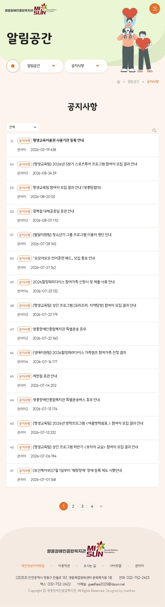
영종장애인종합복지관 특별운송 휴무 (59, 329)
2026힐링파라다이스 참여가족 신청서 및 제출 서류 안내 (74, 281)
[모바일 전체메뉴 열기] (154, 8)
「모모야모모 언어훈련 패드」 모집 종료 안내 (64, 258)
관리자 (139, 566)
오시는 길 (90, 566)
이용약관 (64, 566)
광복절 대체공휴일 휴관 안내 (53, 211)
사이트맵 (115, 566)
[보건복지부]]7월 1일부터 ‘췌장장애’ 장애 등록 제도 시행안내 (77, 470)
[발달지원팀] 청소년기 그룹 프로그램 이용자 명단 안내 (72, 234)
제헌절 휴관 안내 (45, 376)
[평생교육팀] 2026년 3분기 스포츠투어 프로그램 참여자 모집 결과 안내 (85, 164)
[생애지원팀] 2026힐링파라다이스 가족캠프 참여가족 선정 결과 (79, 352)
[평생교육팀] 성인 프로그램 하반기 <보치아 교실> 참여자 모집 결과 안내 (85, 447)
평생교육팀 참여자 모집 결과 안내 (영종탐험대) (67, 187)
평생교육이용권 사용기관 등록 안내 (58, 140)
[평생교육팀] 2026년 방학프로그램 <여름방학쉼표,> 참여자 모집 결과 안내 (88, 423)
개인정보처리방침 (32, 566)
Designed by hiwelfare (120, 590)
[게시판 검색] (154, 130)
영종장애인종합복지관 (31, 9)
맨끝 (101, 506)
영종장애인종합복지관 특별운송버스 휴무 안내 (66, 399)
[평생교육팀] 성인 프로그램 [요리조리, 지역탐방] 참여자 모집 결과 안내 (84, 305)
